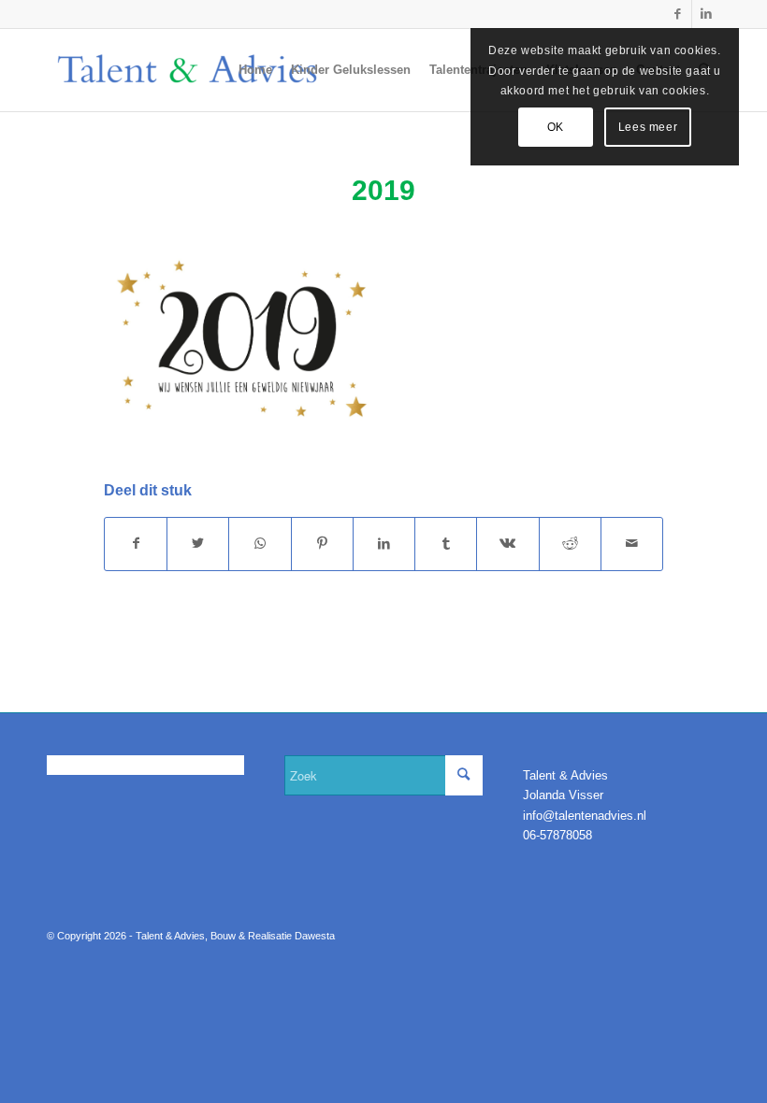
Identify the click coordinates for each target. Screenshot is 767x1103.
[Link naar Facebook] (677, 14)
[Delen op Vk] (507, 543)
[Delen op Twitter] (197, 543)
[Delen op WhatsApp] (259, 543)
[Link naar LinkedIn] (706, 14)
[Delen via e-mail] (631, 543)
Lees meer (647, 127)
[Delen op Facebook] (135, 543)
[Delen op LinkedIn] (384, 543)
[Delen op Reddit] (570, 543)
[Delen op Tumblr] (445, 543)
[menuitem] (255, 70)
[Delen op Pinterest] (322, 543)
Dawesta (315, 935)
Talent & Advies (170, 935)
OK (555, 127)
